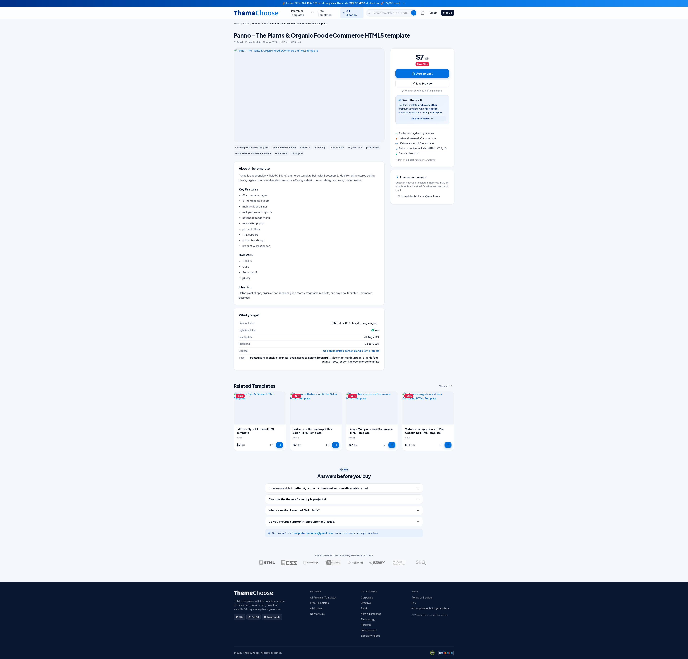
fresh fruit (305, 147)
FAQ (414, 602)
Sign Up (447, 12)
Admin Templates (371, 613)
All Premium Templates (323, 597)
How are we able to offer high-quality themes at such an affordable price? (319, 488)
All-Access (351, 12)
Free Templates (324, 12)
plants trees (372, 147)
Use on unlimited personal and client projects (351, 350)
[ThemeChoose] (256, 12)
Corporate (367, 597)
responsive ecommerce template (253, 153)
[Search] (413, 13)
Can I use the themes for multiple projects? (297, 499)
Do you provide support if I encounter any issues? (302, 521)
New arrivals (317, 613)
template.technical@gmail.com (421, 196)
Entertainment (369, 630)
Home (237, 23)
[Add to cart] (279, 445)
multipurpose (337, 147)
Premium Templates (297, 12)
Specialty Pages (370, 635)
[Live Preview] (271, 445)
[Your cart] (422, 12)
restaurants (281, 153)
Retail (246, 23)
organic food (355, 147)
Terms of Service (422, 597)
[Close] (404, 3)
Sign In (433, 12)
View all (443, 386)
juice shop (320, 147)
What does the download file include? (294, 510)
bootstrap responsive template (251, 147)
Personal (366, 624)
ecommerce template (284, 147)
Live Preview (424, 83)
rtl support (297, 153)
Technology (368, 619)
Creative (366, 602)
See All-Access (420, 118)
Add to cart (424, 73)
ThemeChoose (251, 652)
